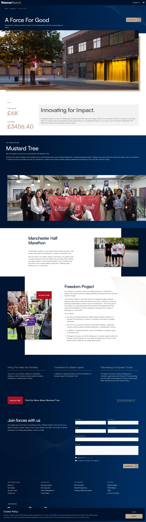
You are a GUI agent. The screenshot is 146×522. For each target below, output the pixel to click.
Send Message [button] (128, 466)
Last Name (111, 419)
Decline (134, 512)
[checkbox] (75, 457)
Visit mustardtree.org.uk (125, 400)
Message (77, 444)
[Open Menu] (143, 2)
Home (6, 8)
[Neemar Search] (11, 2)
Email (77, 427)
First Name (78, 419)
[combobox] (106, 439)
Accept (134, 516)
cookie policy (84, 517)
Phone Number (112, 427)
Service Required (80, 436)
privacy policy (88, 457)
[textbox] (90, 423)
